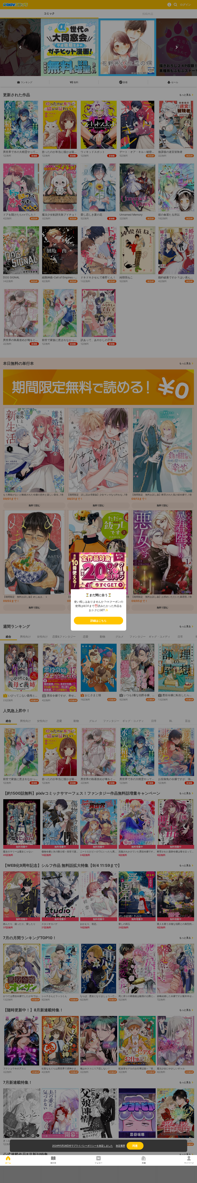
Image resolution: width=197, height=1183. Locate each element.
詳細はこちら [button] (98, 620)
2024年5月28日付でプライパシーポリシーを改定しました (82, 1145)
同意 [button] (135, 1145)
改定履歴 (120, 1145)
